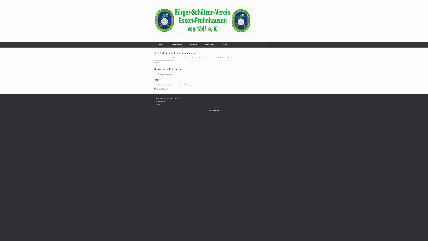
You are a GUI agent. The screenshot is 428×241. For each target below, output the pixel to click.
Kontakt (224, 45)
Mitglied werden (160, 101)
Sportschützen (177, 45)
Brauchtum (193, 45)
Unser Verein (209, 45)
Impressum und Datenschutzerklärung (167, 98)
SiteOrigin (217, 110)
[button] (271, 45)
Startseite (161, 45)
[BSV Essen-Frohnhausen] (204, 21)
